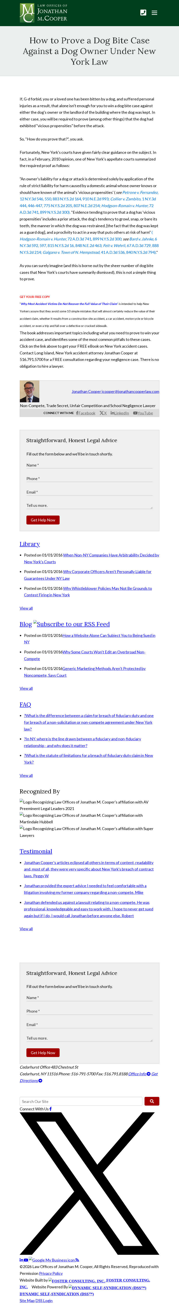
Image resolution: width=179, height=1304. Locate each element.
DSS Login (44, 1300)
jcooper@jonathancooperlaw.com (130, 391)
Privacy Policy (51, 1273)
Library (30, 544)
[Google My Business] (52, 1260)
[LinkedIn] (22, 1260)
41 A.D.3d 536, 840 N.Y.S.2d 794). (99, 252)
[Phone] (143, 12)
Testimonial (36, 851)
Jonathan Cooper (86, 391)
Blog (26, 624)
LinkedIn (121, 413)
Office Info (137, 1073)
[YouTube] (26, 1260)
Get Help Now (43, 520)
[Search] (152, 1101)
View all (26, 608)
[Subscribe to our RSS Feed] (71, 624)
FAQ (25, 704)
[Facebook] (50, 1108)
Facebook (86, 413)
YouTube (145, 413)
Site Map (27, 1300)
